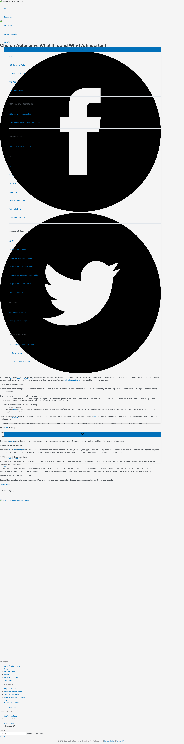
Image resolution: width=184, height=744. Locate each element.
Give (6, 669)
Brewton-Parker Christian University (22, 344)
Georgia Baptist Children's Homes (21, 267)
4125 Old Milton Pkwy (12, 723)
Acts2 (6, 700)
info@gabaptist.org (16, 90)
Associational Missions (17, 217)
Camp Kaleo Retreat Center (19, 312)
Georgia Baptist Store (12, 703)
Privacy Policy (109, 741)
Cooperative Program (17, 200)
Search (2, 730)
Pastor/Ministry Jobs (12, 666)
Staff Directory (14, 183)
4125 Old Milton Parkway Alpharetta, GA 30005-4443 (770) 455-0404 (19, 73)
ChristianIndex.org (15, 209)
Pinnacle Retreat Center (18, 321)
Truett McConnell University (19, 361)
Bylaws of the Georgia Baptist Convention (24, 123)
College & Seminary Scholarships (21, 378)
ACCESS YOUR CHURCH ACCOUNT (22, 146)
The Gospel (8, 680)
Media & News (9, 672)
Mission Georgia (10, 689)
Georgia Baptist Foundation (19, 250)
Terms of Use (121, 741)
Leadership (13, 192)
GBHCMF (12, 241)
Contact (11, 175)
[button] (9, 42)
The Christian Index (11, 694)
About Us (12, 166)
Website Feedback (11, 677)
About (6, 674)
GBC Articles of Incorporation (20, 114)
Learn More (14, 417)
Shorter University (15, 353)
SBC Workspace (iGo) (8, 707)
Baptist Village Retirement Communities (24, 275)
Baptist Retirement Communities (21, 258)
